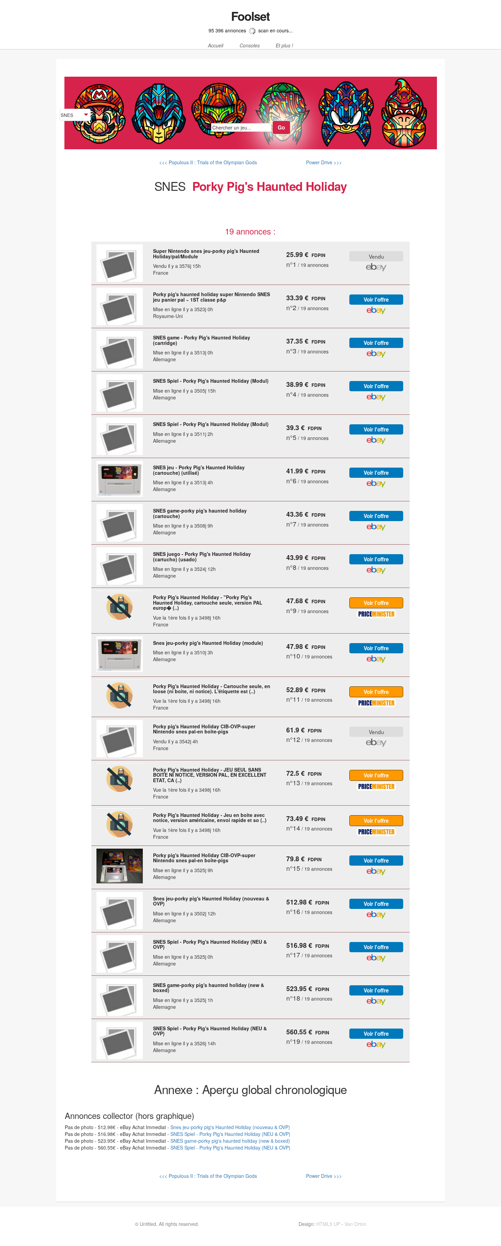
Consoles (250, 45)
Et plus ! (284, 45)
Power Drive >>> (323, 162)
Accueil (215, 45)
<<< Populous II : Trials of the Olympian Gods (208, 162)
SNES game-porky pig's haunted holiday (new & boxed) (230, 1140)
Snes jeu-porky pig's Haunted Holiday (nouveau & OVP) (230, 1127)
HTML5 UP (328, 1223)
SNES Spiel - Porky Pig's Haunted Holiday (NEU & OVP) (230, 1133)
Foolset (250, 16)
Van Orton (355, 1223)
